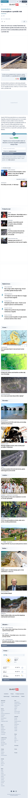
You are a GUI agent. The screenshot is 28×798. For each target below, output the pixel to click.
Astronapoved (3, 182)
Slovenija (5, 400)
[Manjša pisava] (22, 21)
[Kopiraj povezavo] (4, 22)
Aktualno (5, 624)
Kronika (8, 518)
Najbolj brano (3, 613)
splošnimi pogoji (12, 151)
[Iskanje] (26, 4)
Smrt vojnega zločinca (5, 591)
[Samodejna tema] (18, 2)
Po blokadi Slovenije (9, 639)
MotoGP (9, 212)
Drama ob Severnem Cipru (13, 238)
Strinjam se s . (10, 151)
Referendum (10, 220)
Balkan (4, 548)
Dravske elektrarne (4, 420)
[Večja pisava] (26, 21)
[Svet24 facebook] (11, 791)
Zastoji (9, 229)
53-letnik (2, 568)
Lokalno (4, 475)
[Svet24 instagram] (16, 791)
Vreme (4, 327)
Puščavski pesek (4, 347)
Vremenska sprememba (5, 370)
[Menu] (2, 4)
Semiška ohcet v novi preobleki (12, 495)
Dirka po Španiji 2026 (9, 627)
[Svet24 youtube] (14, 791)
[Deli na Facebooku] (2, 22)
